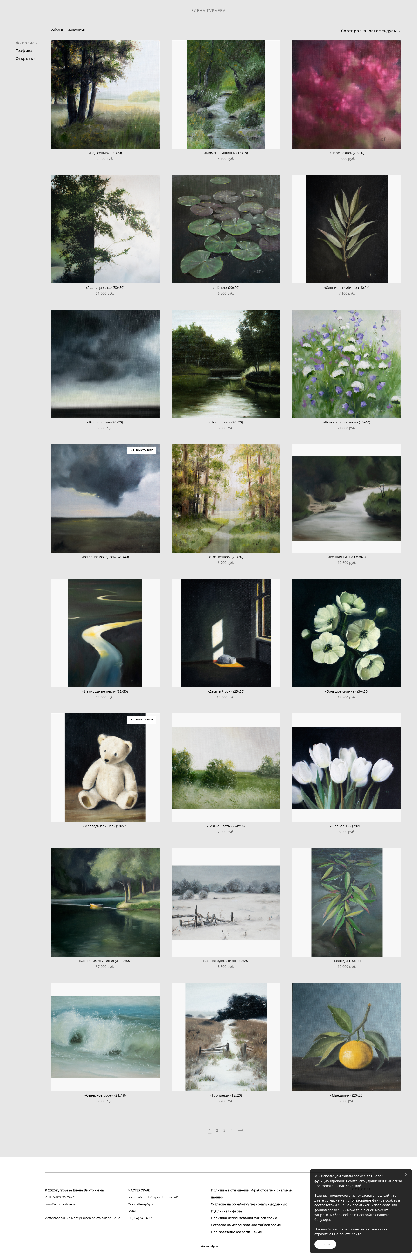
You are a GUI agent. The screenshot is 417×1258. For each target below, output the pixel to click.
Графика (24, 51)
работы (57, 29)
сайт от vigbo (208, 1246)
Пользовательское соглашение (236, 1232)
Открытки (26, 59)
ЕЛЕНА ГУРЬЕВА (208, 11)
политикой (361, 1205)
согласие (332, 1200)
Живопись (26, 43)
